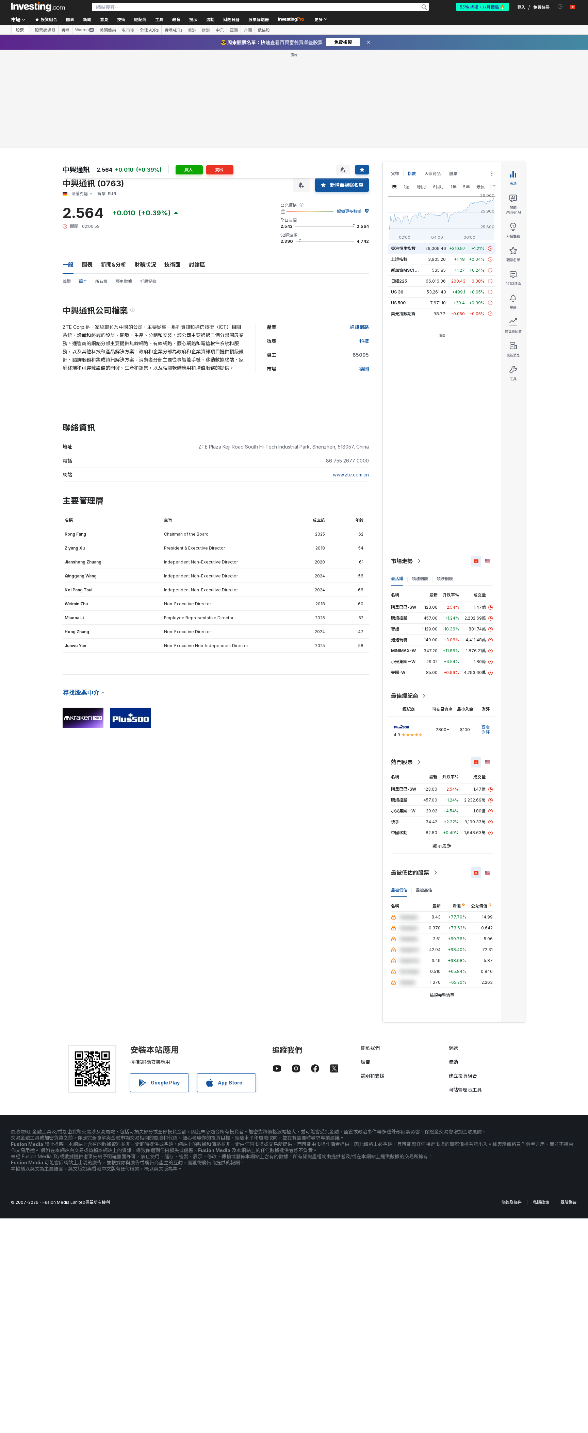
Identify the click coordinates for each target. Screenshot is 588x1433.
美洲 (192, 30)
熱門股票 (402, 762)
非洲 (248, 30)
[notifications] (560, 6)
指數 (412, 173)
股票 (20, 30)
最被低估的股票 (410, 872)
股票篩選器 (258, 19)
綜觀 (67, 281)
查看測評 (485, 729)
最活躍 (397, 578)
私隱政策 (541, 1202)
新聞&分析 (113, 264)
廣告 (365, 1062)
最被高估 (424, 890)
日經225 (399, 281)
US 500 (398, 302)
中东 (220, 30)
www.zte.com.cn (351, 474)
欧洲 (206, 30)
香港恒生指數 (403, 248)
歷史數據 (124, 281)
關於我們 (370, 1048)
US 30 (397, 291)
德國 (364, 369)
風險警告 (568, 1202)
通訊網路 (359, 327)
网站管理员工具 (465, 1090)
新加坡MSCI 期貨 (407, 270)
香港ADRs (173, 30)
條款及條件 (511, 1202)
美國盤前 (108, 30)
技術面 (172, 264)
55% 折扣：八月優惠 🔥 (482, 7)
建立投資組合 (462, 1076)
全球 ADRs (149, 30)
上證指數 (399, 259)
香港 (65, 30)
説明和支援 (373, 1076)
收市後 (128, 30)
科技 (364, 341)
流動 (453, 1062)
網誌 (453, 1048)
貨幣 (395, 173)
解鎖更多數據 (349, 211)
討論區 (197, 264)
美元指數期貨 (403, 313)
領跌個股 (445, 578)
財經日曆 (231, 19)
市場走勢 (402, 561)
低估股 (264, 30)
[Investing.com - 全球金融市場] (38, 7)
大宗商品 (432, 173)
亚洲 (234, 30)
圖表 (87, 264)
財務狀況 (145, 264)
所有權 (101, 281)
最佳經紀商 (404, 695)
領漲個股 (420, 578)
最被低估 (399, 890)
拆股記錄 (148, 281)
